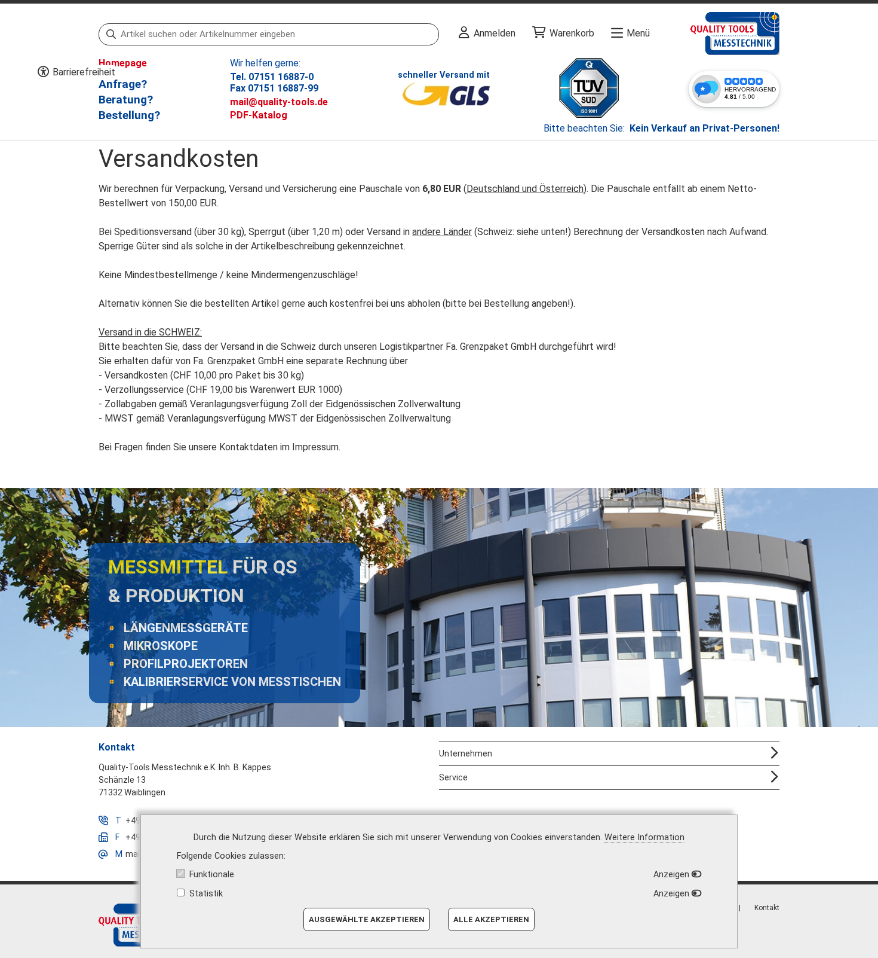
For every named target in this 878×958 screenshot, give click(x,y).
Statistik (206, 894)
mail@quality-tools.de (279, 102)
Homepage (123, 63)
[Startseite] (714, 33)
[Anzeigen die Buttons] (43, 72)
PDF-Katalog (258, 115)
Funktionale (211, 874)
